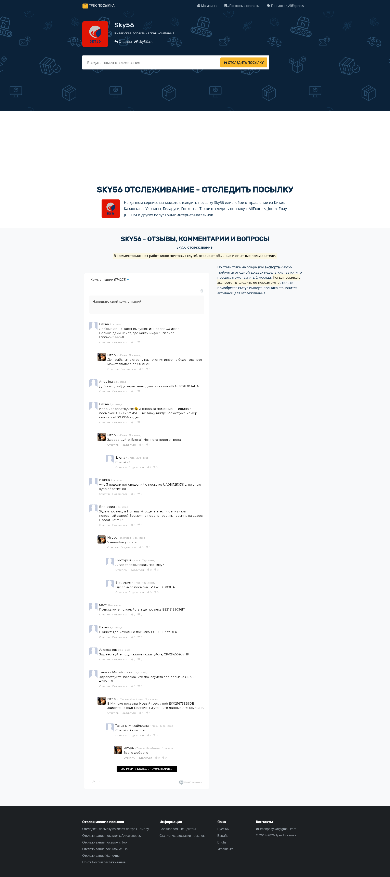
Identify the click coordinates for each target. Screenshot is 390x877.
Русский (223, 829)
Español (223, 835)
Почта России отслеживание (104, 862)
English (222, 842)
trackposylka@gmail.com (277, 829)
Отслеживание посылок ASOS (105, 849)
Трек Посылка (102, 5)
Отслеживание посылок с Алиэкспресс (111, 835)
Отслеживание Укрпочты (101, 855)
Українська (225, 849)
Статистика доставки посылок (182, 835)
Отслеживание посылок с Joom (105, 842)
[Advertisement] (195, 144)
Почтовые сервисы (244, 5)
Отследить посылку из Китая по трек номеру (115, 829)
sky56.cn (146, 41)
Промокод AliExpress (287, 5)
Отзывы (125, 41)
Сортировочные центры (177, 829)
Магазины (208, 5)
